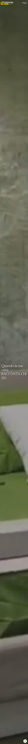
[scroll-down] (14, 706)
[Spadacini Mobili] (7, 3)
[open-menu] (24, 3)
